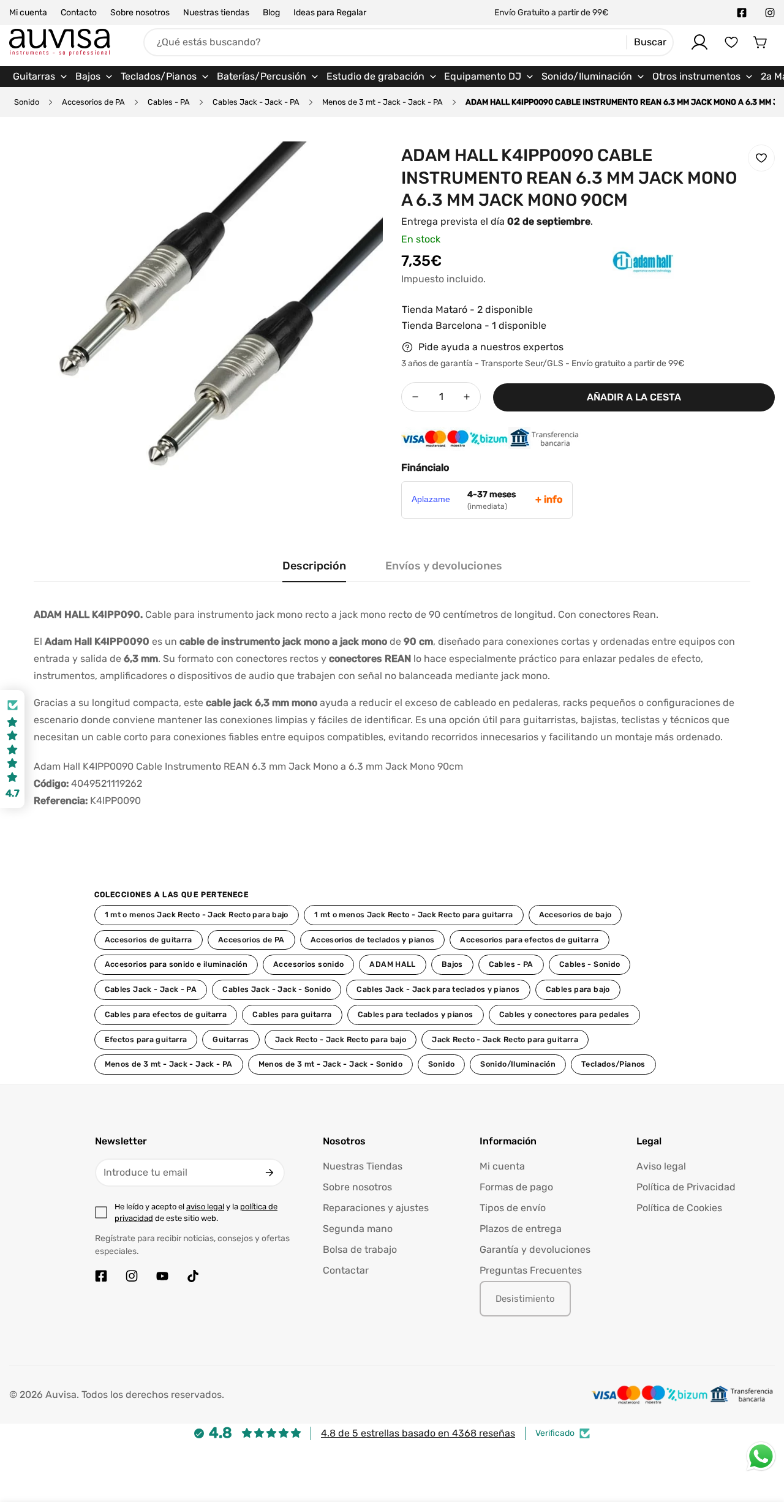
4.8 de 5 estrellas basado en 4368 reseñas (418, 1433)
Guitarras (231, 1039)
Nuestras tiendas (216, 12)
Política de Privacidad (686, 1187)
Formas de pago (516, 1187)
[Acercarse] (357, 167)
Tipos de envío (513, 1208)
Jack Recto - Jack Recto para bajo (340, 1039)
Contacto (79, 12)
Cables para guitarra (292, 1014)
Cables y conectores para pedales (564, 1014)
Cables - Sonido (589, 964)
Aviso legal (661, 1166)
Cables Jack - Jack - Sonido (276, 989)
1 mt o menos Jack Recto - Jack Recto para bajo (196, 914)
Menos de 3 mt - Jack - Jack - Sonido (330, 1063)
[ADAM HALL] (618, 280)
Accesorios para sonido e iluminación (176, 964)
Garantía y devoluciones (535, 1249)
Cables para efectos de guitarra (166, 1014)
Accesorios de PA (93, 102)
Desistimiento (525, 1298)
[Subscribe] (269, 1172)
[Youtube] (162, 1276)
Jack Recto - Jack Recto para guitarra (505, 1039)
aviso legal (205, 1206)
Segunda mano (358, 1228)
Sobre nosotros (140, 12)
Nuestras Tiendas (362, 1166)
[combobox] (408, 42)
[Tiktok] (193, 1276)
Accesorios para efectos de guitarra (529, 939)
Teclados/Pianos (613, 1063)
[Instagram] (770, 13)
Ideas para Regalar (329, 12)
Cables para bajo (578, 989)
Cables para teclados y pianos (415, 1014)
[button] (760, 42)
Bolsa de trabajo (360, 1249)
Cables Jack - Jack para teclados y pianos (437, 989)
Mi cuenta (28, 12)
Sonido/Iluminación (518, 1063)
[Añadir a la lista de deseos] (761, 158)
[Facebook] (742, 13)
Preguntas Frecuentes (531, 1270)
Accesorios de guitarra (148, 939)
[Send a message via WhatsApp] (761, 1456)
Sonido (26, 102)
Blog (271, 12)
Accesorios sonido (308, 964)
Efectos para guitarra (146, 1039)
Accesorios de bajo (575, 914)
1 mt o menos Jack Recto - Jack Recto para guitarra (413, 914)
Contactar (346, 1270)
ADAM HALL (392, 964)
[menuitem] (40, 76)
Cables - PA (169, 102)
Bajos (452, 964)
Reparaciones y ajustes (376, 1208)
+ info (548, 499)
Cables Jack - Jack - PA (256, 102)
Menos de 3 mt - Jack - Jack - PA (382, 102)
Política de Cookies (679, 1208)
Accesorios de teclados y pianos (373, 939)
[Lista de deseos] (731, 42)
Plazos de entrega (521, 1228)
